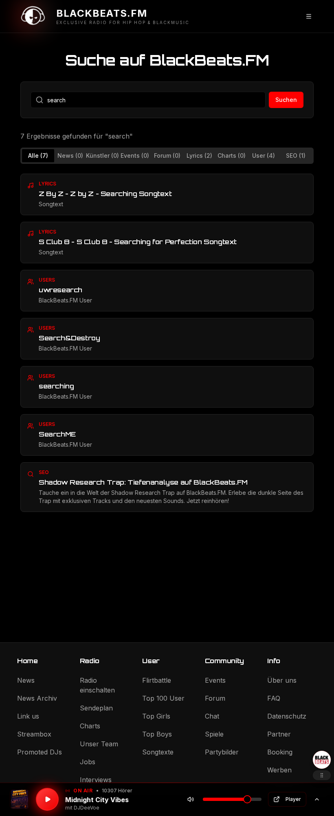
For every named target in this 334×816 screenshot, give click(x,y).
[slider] (247, 799)
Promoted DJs (39, 752)
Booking (279, 752)
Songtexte (158, 752)
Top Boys (157, 734)
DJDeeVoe (86, 808)
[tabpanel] (167, 343)
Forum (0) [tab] (167, 155)
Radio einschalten (97, 685)
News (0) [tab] (70, 155)
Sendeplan (96, 708)
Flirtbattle (156, 680)
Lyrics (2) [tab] (199, 155)
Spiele (214, 734)
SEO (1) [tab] (295, 155)
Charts (90, 726)
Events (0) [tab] (135, 155)
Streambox (34, 734)
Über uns (282, 680)
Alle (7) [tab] (38, 155)
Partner (279, 734)
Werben (279, 770)
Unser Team (99, 744)
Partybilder (222, 752)
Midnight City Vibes (97, 800)
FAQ (273, 698)
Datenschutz (286, 716)
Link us (28, 716)
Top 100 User (163, 698)
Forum (215, 698)
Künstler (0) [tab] (102, 155)
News (26, 680)
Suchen (286, 99)
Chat (212, 716)
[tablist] (167, 156)
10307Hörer (117, 790)
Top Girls (156, 716)
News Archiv (37, 698)
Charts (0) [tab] (232, 155)
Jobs (87, 762)
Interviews (96, 780)
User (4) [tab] (263, 155)
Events (215, 680)
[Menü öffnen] (309, 16)
